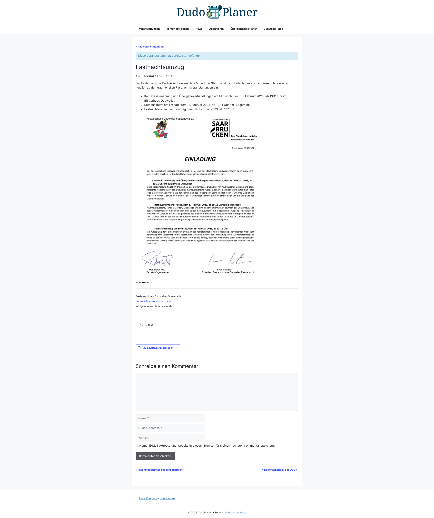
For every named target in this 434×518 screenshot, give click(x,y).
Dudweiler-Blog (273, 28)
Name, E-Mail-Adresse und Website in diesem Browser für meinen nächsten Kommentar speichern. (207, 445)
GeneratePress (237, 512)
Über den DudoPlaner (243, 28)
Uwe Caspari (148, 498)
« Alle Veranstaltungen (150, 46)
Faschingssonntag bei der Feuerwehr (159, 469)
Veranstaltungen (149, 28)
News (198, 28)
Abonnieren (216, 28)
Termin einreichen (177, 28)
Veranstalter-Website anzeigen (154, 301)
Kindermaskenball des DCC (280, 469)
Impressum (167, 498)
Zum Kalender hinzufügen (158, 347)
